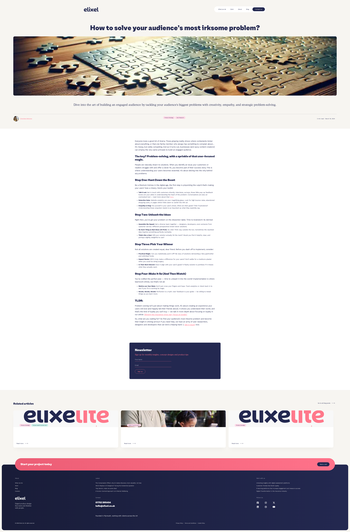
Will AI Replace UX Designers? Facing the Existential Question (115, 485)
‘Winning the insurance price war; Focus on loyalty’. (165, 314)
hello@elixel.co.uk (105, 506)
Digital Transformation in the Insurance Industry (271, 491)
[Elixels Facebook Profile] (257, 502)
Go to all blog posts (324, 403)
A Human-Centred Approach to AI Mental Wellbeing (112, 491)
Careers (17, 491)
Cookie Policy (201, 523)
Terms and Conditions (190, 523)
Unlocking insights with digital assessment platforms (273, 483)
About (240, 9)
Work (232, 9)
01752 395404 (103, 502)
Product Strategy (169, 117)
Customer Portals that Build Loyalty (267, 485)
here (171, 197)
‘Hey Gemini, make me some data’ (106, 488)
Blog (247, 9)
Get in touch (190, 325)
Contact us (258, 9)
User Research (180, 117)
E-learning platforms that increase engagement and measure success (278, 488)
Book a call (323, 464)
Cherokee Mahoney (26, 118)
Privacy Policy (179, 523)
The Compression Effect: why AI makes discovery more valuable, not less (118, 483)
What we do (222, 9)
